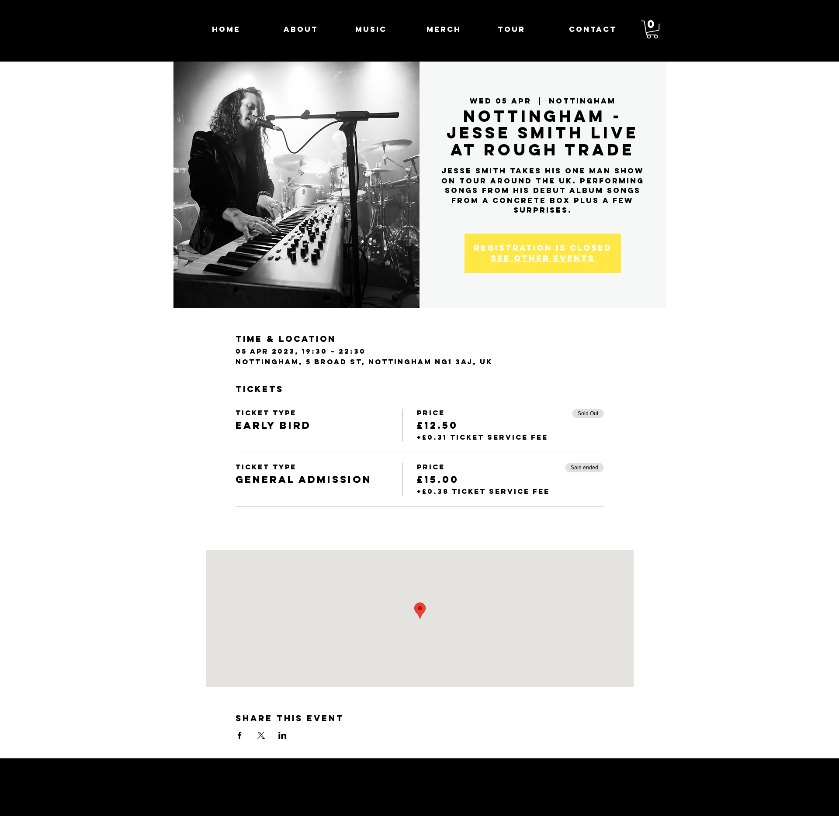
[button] (652, 29)
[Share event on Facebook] (240, 735)
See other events (543, 258)
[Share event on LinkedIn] (282, 735)
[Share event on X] (261, 735)
